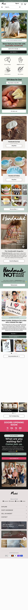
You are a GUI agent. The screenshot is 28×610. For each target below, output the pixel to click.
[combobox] (13, 7)
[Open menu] (2, 7)
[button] (19, 7)
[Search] (25, 7)
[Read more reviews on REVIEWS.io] (14, 370)
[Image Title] (14, 128)
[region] (14, 385)
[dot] (11, 353)
